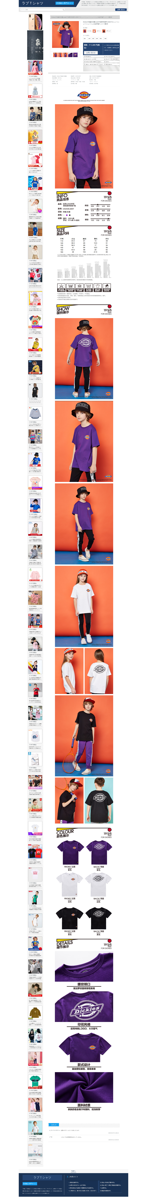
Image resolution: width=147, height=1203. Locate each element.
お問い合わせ (121, 9)
